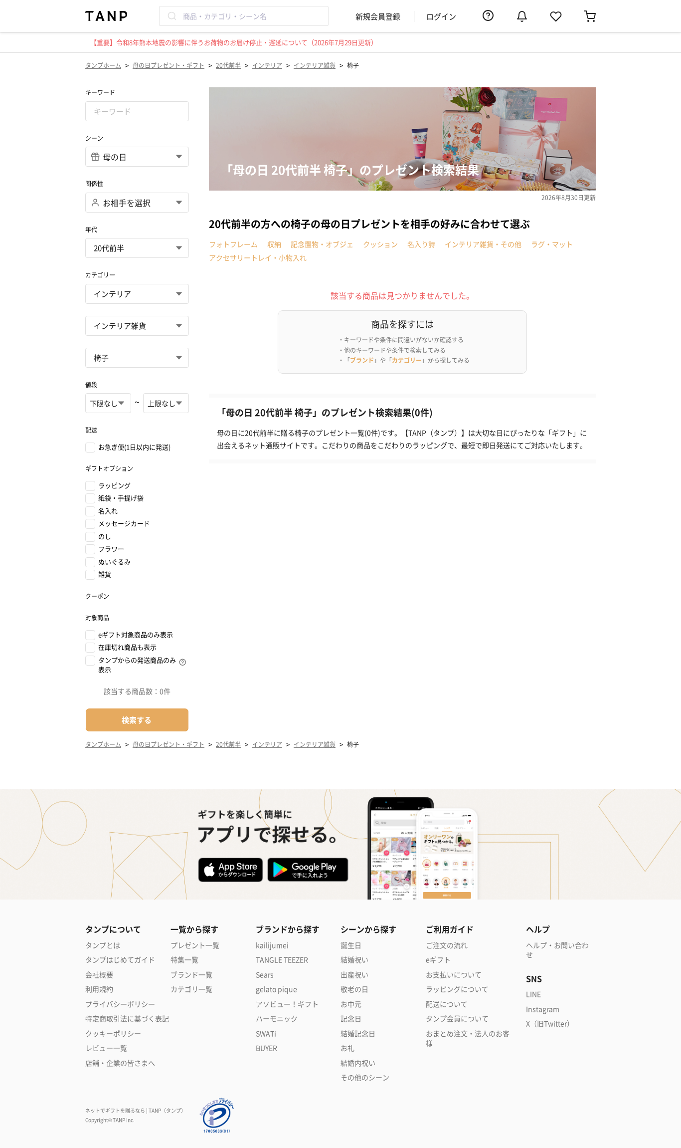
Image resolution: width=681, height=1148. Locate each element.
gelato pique (276, 989)
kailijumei (272, 945)
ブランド (362, 360)
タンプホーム (103, 65)
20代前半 (228, 65)
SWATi (266, 1033)
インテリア (267, 65)
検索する (137, 719)
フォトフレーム (233, 244)
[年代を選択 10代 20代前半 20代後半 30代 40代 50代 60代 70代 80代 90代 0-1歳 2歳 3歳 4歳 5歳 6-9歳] (137, 248)
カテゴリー (407, 360)
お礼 (347, 1048)
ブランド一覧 (191, 974)
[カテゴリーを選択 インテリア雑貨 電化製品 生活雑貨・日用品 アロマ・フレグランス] (137, 326)
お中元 (350, 1004)
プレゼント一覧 (194, 945)
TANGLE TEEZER (282, 959)
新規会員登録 (377, 16)
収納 (274, 244)
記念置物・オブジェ (322, 244)
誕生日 (350, 945)
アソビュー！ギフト (287, 1004)
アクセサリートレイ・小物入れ (258, 257)
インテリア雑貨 (315, 65)
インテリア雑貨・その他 (483, 244)
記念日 (350, 1018)
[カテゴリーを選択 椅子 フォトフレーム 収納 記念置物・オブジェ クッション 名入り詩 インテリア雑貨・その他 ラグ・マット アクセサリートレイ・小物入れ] (137, 358)
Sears (265, 974)
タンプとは (102, 945)
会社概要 (99, 974)
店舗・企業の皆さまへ (120, 1063)
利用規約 (99, 989)
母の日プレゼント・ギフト (168, 65)
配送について (447, 1004)
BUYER (266, 1048)
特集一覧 (184, 959)
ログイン (441, 16)
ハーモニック (277, 1018)
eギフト (438, 959)
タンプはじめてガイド (120, 959)
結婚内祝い (357, 1063)
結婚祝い (354, 959)
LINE (533, 994)
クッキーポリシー (113, 1033)
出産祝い (354, 974)
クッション (380, 244)
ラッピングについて (457, 989)
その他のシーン (364, 1077)
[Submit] (171, 15)
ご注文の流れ (447, 945)
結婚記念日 (357, 1033)
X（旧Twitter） (550, 1023)
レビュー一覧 (106, 1048)
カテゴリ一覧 (191, 989)
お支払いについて (454, 974)
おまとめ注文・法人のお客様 (468, 1038)
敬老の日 (354, 989)
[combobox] (244, 16)
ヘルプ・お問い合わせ (557, 950)
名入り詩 (421, 244)
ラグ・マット (552, 244)
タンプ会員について (457, 1018)
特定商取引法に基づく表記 (127, 1018)
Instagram (542, 1009)
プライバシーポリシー (120, 1004)
